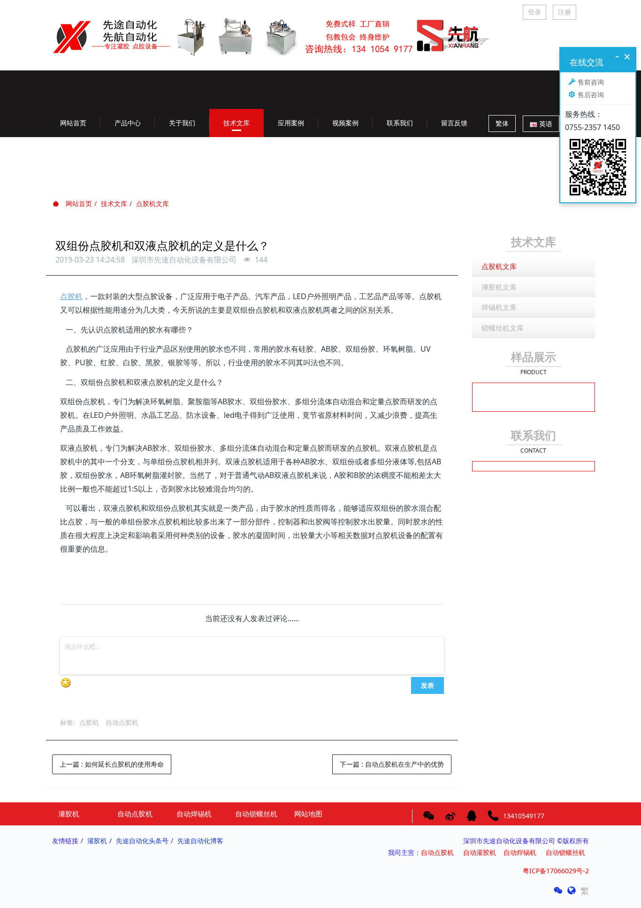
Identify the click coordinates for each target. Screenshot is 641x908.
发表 (427, 685)
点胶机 (89, 722)
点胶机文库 (152, 203)
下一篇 (392, 764)
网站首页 (73, 122)
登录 (534, 12)
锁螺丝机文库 (502, 327)
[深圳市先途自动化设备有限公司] (278, 29)
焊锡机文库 (499, 307)
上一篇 (112, 764)
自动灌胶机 (479, 852)
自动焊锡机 (520, 852)
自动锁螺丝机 (567, 852)
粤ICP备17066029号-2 (556, 870)
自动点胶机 (122, 722)
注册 (564, 12)
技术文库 (114, 203)
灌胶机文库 (499, 287)
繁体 (502, 123)
